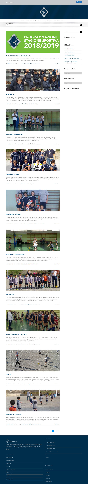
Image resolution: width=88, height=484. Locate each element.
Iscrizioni (48, 478)
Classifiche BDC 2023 (69, 52)
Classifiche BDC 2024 (69, 49)
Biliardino (9, 463)
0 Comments (37, 63)
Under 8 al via (10, 94)
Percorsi (48, 472)
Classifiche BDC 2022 (69, 55)
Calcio (29, 63)
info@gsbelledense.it (10, 2)
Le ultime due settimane (13, 214)
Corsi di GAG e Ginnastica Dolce (72, 58)
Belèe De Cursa (10, 460)
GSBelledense (10, 63)
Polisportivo (30, 103)
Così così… (9, 374)
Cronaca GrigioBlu (27, 143)
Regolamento (49, 481)
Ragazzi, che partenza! (12, 174)
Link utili (47, 457)
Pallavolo (32, 63)
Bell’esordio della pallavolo (14, 134)
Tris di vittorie (10, 294)
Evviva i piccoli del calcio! (13, 414)
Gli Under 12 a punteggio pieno (15, 254)
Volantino (48, 475)
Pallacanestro (10, 472)
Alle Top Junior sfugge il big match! (16, 334)
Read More (57, 63)
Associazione (24, 63)
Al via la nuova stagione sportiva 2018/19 (18, 55)
